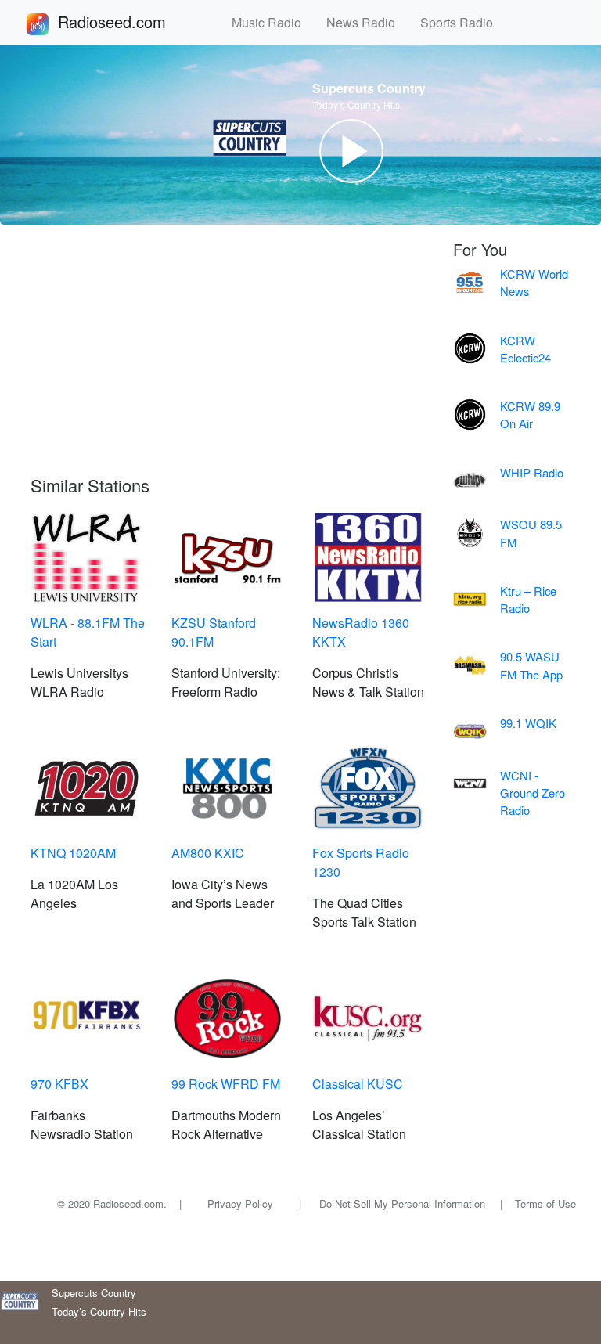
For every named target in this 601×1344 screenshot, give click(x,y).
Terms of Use (545, 1203)
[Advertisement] (230, 357)
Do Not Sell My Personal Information (402, 1203)
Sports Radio (463, 22)
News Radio (367, 22)
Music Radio (273, 22)
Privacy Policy (240, 1203)
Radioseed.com (131, 21)
